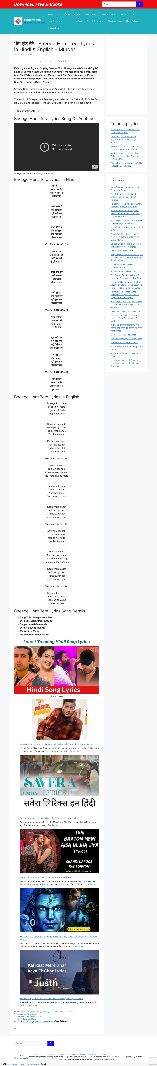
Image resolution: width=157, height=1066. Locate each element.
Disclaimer (60, 1054)
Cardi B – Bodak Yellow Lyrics (124, 342)
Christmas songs (115, 21)
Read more (75, 751)
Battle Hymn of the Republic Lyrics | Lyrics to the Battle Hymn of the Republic (126, 304)
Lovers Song (36, 1012)
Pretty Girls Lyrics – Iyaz (122, 251)
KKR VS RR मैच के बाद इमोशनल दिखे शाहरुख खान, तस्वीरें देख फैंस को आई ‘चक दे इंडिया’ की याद (127, 328)
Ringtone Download (55, 28)
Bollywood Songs (23, 1012)
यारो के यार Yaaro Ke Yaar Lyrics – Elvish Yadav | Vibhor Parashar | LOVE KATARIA (125, 156)
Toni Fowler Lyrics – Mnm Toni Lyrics (31, 1016)
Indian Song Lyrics (54, 21)
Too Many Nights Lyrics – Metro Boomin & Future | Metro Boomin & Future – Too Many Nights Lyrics (126, 285)
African (67, 14)
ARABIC (77, 14)
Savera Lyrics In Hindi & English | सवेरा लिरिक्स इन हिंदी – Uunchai (48, 818)
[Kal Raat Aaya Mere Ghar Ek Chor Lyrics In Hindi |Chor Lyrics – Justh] (59, 972)
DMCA (103, 1054)
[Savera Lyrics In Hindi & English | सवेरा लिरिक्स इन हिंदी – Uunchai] (59, 785)
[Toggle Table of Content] (39, 111)
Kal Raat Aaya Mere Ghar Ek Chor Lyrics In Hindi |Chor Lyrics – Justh (51, 998)
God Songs (51, 14)
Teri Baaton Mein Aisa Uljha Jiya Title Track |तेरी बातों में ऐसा (46, 877)
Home (30, 1054)
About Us (38, 1054)
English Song (90, 14)
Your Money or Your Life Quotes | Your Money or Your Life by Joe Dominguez (126, 363)
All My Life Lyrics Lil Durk (26, 1019)
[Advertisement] (127, 75)
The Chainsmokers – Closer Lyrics (126, 339)
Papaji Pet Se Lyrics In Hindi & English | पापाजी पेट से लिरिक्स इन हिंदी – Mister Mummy (56, 744)
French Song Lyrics (108, 14)
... (15, 1027)
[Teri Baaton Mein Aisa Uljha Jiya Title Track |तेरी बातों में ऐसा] (59, 851)
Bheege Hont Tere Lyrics (26, 1014)
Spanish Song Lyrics (95, 21)
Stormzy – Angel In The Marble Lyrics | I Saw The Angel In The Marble (125, 318)
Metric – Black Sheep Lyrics (123, 335)
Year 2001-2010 (70, 1012)
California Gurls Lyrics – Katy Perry (126, 311)
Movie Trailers (132, 21)
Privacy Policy (92, 1054)
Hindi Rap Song (76, 21)
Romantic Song (57, 1012)
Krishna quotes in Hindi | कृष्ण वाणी (126, 271)
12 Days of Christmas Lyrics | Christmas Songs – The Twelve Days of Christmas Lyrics (125, 295)
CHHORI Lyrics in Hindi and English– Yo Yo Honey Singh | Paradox (124, 139)
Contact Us (49, 1054)
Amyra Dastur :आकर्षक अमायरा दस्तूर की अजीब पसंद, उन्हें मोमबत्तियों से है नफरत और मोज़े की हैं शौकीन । (127, 258)
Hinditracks (32, 20)
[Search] (139, 4)
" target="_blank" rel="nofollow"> (38, 1022)
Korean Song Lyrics (128, 14)
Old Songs (46, 1012)
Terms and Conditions (76, 1054)
